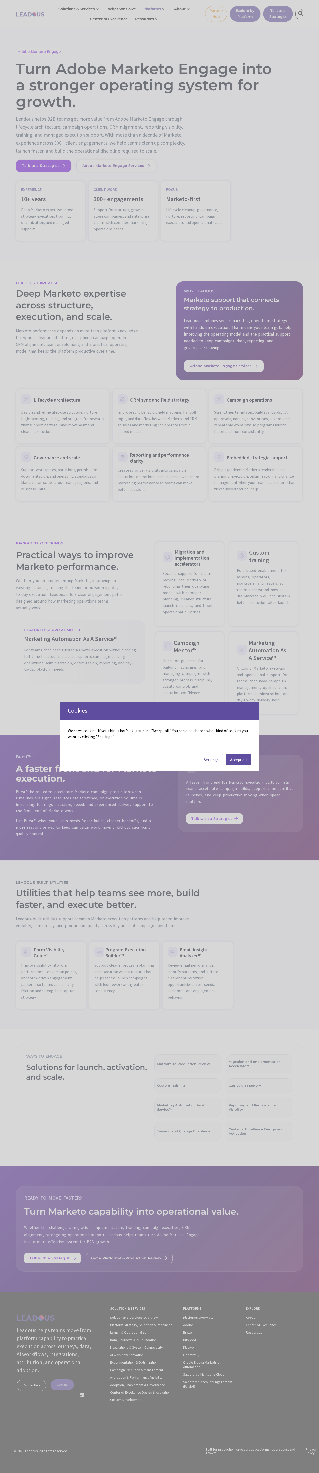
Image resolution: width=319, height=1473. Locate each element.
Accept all (238, 759)
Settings (211, 759)
